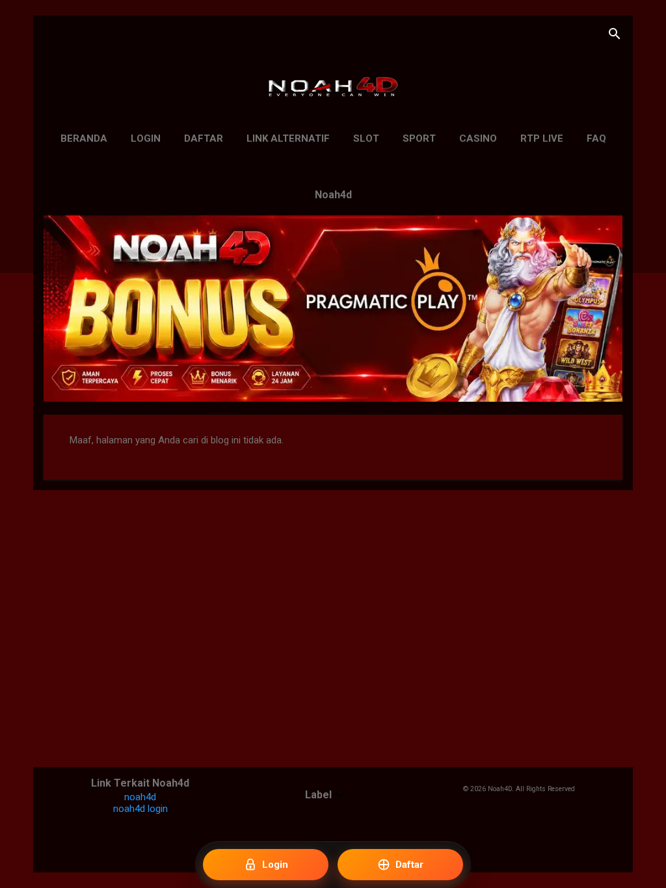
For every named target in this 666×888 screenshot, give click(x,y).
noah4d (140, 797)
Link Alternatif (288, 138)
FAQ (596, 138)
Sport (419, 138)
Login (146, 138)
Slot (366, 138)
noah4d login (140, 809)
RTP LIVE (541, 138)
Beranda (83, 138)
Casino (478, 138)
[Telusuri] (614, 35)
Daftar (203, 138)
